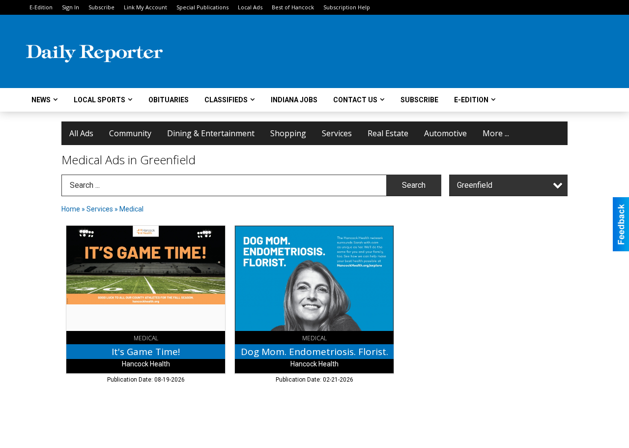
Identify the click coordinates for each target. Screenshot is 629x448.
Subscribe (101, 7)
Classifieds (226, 100)
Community (130, 133)
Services (337, 133)
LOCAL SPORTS (99, 100)
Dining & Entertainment (211, 133)
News (41, 100)
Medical (131, 209)
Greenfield (474, 185)
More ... (496, 133)
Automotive (445, 133)
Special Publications (202, 7)
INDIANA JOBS (294, 100)
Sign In (70, 7)
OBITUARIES (168, 100)
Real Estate (388, 133)
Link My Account (145, 7)
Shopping (288, 133)
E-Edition (41, 7)
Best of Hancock (293, 7)
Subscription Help (346, 7)
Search (414, 185)
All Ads (81, 133)
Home (70, 209)
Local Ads (250, 7)
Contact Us (355, 100)
